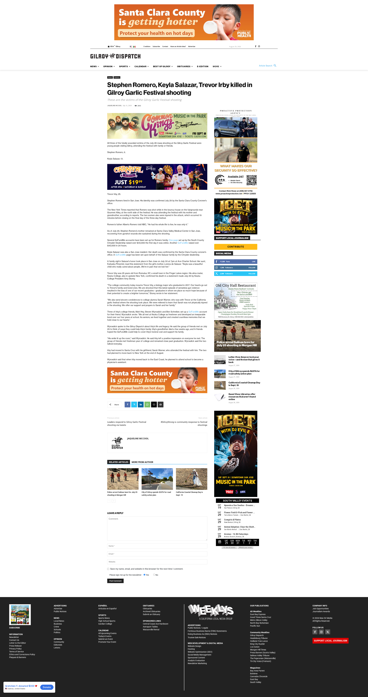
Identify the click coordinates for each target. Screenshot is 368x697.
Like (253, 261)
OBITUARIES (148, 606)
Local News (59, 621)
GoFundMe (183, 243)
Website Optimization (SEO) (200, 652)
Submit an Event (105, 639)
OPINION (58, 639)
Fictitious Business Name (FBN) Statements (207, 631)
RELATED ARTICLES (118, 462)
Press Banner (256, 652)
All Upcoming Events (107, 633)
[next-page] (113, 501)
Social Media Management (199, 655)
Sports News (104, 618)
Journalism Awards (321, 611)
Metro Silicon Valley (258, 620)
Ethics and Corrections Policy (22, 654)
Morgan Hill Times (258, 650)
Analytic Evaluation (196, 660)
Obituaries (147, 608)
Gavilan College (105, 624)
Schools (57, 629)
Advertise (58, 608)
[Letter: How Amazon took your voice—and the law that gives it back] (220, 359)
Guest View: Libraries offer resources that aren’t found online (242, 397)
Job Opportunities (321, 608)
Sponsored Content (196, 657)
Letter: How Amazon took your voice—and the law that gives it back (244, 360)
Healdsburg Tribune (259, 638)
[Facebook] (255, 46)
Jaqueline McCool (114, 106)
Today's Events (104, 636)
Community (59, 642)
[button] (268, 65)
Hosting (191, 649)
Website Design (194, 646)
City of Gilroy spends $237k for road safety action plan (244, 372)
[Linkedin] (141, 404)
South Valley (255, 682)
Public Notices (60, 611)
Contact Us (14, 640)
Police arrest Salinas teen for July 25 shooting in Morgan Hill (237, 343)
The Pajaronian (257, 658)
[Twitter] (134, 404)
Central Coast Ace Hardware (155, 624)
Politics (116, 77)
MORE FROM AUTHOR (142, 462)
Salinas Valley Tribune (259, 655)
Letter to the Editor (17, 643)
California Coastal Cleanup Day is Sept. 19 (244, 384)
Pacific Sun (255, 626)
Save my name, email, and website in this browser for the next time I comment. (146, 569)
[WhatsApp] (147, 404)
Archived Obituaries (151, 611)
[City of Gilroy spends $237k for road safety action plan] (157, 479)
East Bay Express (258, 614)
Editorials (58, 645)
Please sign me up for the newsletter (125, 575)
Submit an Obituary (151, 614)
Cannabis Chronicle (258, 676)
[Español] (134, 46)
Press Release (15, 646)
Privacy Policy (15, 649)
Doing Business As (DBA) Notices (202, 634)
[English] (131, 46)
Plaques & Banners (17, 657)
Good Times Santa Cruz (260, 617)
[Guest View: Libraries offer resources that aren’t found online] (220, 397)
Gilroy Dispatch (257, 635)
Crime (56, 627)
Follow (252, 267)
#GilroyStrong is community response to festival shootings (184, 423)
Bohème (253, 673)
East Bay (254, 679)
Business (58, 624)
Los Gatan (254, 647)
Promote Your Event (107, 642)
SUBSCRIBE (14, 628)
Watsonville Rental (151, 629)
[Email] (154, 404)
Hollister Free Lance (259, 641)
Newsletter (14, 637)
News (110, 77)
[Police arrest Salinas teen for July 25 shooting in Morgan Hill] (123, 479)
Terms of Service (16, 651)
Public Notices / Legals (198, 628)
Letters (57, 648)
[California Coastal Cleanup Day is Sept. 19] (191, 479)
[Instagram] (259, 46)
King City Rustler (257, 644)
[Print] (160, 404)
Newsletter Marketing (197, 663)
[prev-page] (109, 501)
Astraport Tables (150, 627)
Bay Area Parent (257, 671)
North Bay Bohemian (259, 623)
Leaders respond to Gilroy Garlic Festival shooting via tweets (126, 423)
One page (173, 240)
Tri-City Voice (256, 661)
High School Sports (106, 621)
